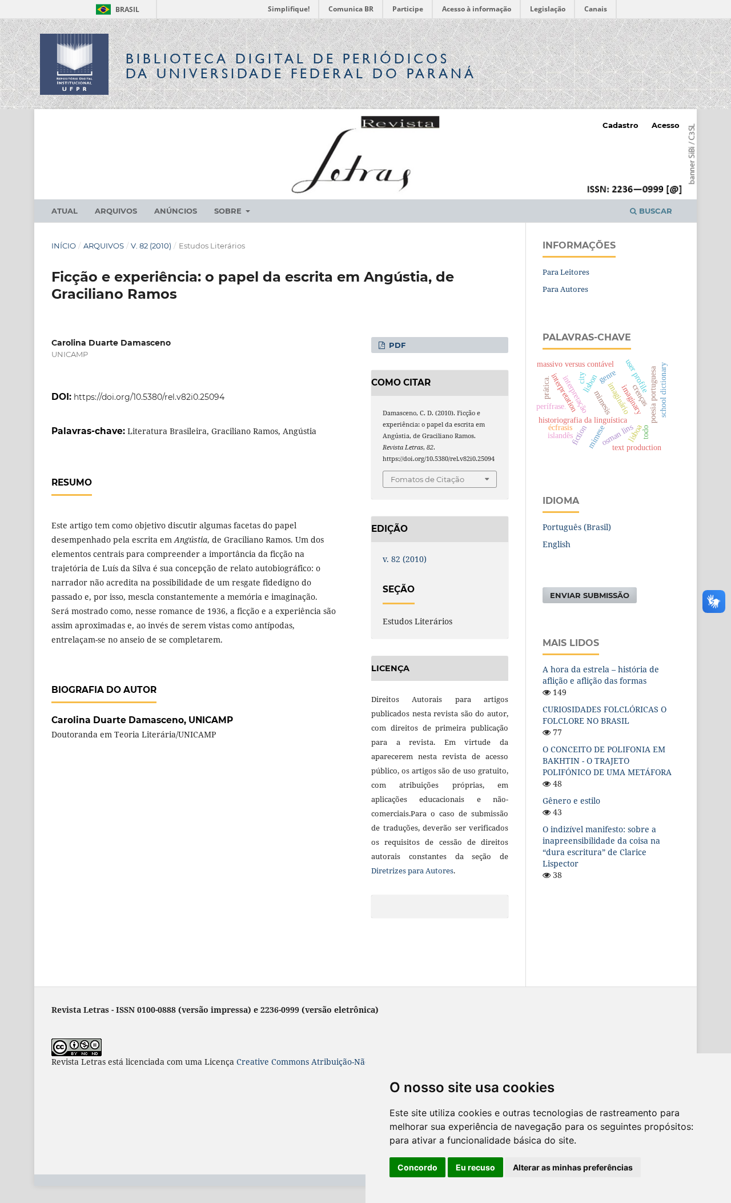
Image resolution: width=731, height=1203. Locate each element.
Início (63, 245)
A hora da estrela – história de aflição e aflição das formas (601, 675)
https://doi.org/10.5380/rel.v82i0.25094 (149, 397)
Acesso (666, 125)
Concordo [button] (417, 1167)
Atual (64, 210)
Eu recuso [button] (475, 1167)
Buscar (654, 210)
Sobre (229, 210)
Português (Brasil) (577, 527)
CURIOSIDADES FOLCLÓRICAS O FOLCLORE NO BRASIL (604, 715)
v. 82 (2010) (151, 245)
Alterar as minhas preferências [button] (573, 1167)
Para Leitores (566, 272)
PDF (396, 345)
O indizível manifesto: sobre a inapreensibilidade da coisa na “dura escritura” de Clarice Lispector (601, 846)
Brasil (115, 9)
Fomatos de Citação (427, 479)
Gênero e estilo (571, 800)
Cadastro (620, 125)
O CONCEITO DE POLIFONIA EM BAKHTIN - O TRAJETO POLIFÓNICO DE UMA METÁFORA (607, 760)
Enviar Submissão (589, 595)
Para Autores (565, 289)
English (557, 544)
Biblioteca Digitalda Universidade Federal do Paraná (301, 66)
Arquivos (116, 210)
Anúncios (175, 210)
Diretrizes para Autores (412, 870)
